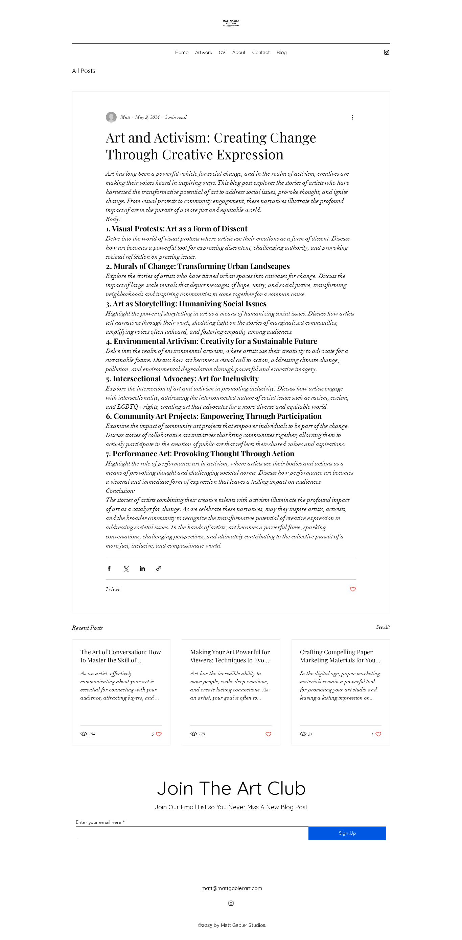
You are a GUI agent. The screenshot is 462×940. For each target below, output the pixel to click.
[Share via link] (159, 568)
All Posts (83, 71)
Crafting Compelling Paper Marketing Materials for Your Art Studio (339, 656)
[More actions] (352, 117)
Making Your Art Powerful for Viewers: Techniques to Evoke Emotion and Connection (230, 656)
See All (383, 627)
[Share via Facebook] (109, 568)
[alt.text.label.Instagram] (386, 52)
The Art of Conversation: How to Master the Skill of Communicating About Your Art (120, 656)
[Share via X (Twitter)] (125, 568)
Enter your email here (98, 822)
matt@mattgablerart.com (232, 888)
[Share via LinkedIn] (142, 568)
